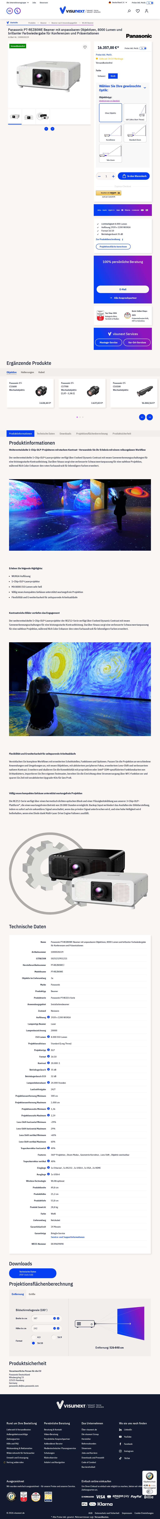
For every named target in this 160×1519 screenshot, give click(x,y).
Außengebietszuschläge (17, 1434)
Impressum (127, 1513)
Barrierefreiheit (88, 1467)
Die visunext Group (90, 1434)
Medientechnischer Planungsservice (60, 1448)
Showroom (44, 2)
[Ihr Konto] (146, 11)
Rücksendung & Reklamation (19, 1448)
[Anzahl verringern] (99, 176)
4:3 (38, 1337)
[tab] (12, 372)
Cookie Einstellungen (144, 1513)
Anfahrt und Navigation (54, 1462)
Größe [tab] (32, 1294)
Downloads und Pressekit (93, 1457)
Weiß (113, 76)
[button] (108, 194)
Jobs (34, 2)
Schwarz (101, 76)
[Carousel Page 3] (82, 417)
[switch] (150, 1491)
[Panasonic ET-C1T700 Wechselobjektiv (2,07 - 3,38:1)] (93, 391)
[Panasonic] (139, 36)
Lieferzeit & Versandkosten (19, 1429)
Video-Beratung (51, 1434)
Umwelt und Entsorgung (17, 1457)
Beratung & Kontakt (53, 1429)
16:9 (60, 1337)
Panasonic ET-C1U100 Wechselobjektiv (120, 386)
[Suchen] (129, 11)
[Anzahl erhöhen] (113, 176)
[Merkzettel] (138, 11)
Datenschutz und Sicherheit (107, 1513)
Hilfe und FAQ (13, 1443)
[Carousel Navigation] (49, 129)
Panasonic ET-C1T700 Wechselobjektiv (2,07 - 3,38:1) (69, 388)
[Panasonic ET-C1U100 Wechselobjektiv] (145, 391)
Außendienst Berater (53, 1443)
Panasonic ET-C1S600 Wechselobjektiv (17, 386)
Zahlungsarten (13, 1439)
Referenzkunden (89, 1443)
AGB (90, 1513)
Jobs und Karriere (89, 1453)
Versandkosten (101, 1517)
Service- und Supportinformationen (68, 1237)
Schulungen (49, 1453)
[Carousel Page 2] (80, 417)
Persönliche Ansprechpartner (57, 1439)
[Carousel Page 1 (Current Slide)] (77, 417)
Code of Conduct (89, 1462)
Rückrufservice (50, 1457)
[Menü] (10, 11)
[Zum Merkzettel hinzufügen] (85, 47)
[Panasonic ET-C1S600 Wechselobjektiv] (41, 391)
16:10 (40, 1343)
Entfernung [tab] (18, 1294)
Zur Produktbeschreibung (108, 239)
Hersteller (86, 1439)
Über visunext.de (89, 1429)
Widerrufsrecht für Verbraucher (21, 1453)
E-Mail (123, 289)
